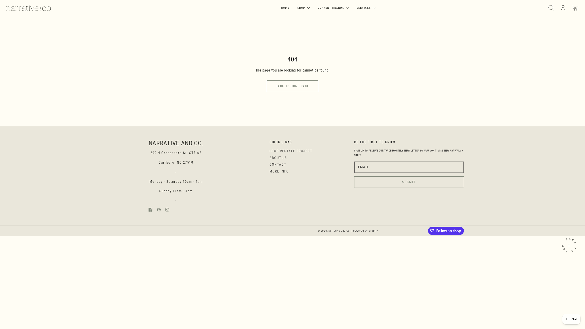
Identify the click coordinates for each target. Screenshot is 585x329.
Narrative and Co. (339, 230)
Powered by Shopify (365, 230)
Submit (409, 182)
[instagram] (167, 210)
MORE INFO (279, 171)
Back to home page (292, 86)
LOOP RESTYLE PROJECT (290, 151)
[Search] (551, 8)
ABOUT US (278, 158)
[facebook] (150, 210)
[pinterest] (159, 210)
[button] (551, 7)
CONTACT (277, 164)
